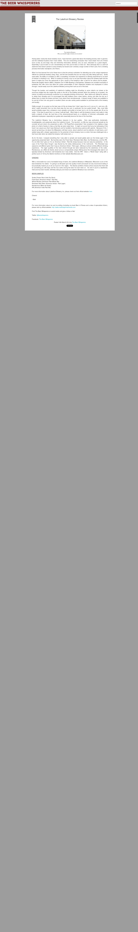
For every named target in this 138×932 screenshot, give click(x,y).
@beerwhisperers (42, 215)
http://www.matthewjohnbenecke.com (64, 207)
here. (91, 191)
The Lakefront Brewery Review (70, 19)
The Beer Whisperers (46, 219)
